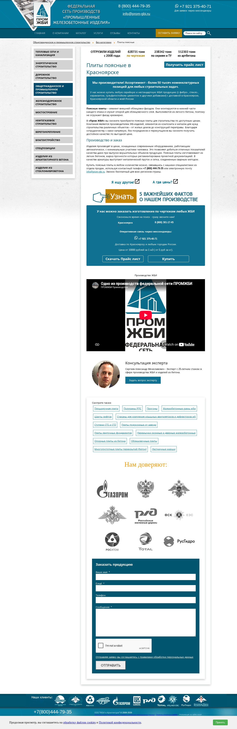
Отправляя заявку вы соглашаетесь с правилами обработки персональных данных (144, 657)
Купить (168, 259)
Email (100, 583)
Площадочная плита (106, 408)
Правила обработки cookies (167, 715)
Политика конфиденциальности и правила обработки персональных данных (124, 715)
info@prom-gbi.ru (136, 14)
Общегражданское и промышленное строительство (61, 42)
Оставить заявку (169, 33)
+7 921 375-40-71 (194, 6)
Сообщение (104, 607)
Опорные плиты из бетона (110, 441)
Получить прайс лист (184, 65)
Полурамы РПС (132, 408)
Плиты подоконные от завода (138, 424)
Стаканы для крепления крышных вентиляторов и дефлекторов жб (156, 416)
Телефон (101, 595)
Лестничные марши (163, 449)
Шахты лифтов (102, 416)
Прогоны (152, 408)
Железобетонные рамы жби (179, 408)
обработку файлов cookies (79, 722)
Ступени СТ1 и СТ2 (105, 424)
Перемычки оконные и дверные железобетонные (166, 433)
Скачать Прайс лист (123, 259)
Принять (220, 722)
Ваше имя (103, 572)
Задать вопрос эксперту (143, 380)
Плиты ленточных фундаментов (113, 433)
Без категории (103, 42)
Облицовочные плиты (144, 441)
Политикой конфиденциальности (120, 722)
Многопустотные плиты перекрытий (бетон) (120, 449)
